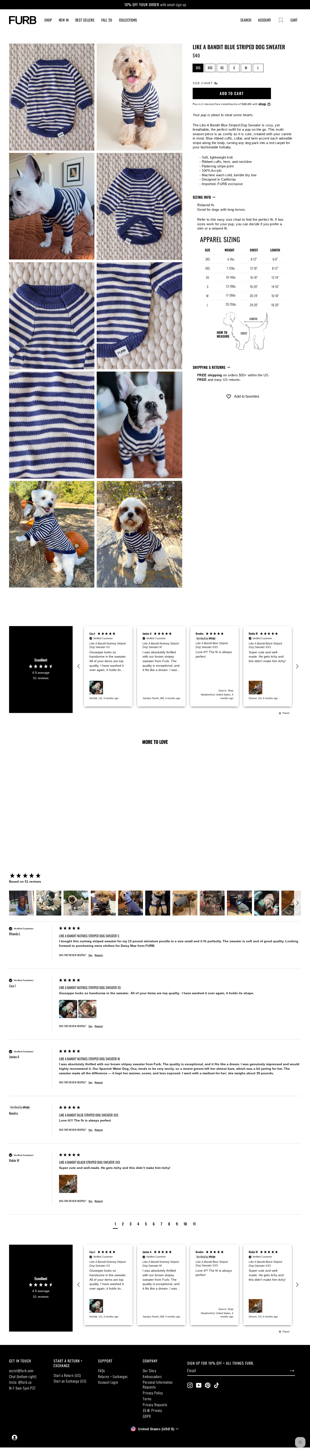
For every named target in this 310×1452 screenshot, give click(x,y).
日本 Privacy (152, 1410)
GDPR (147, 1416)
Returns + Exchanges (113, 1376)
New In (64, 20)
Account (264, 20)
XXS (210, 67)
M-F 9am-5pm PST (22, 1388)
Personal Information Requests (158, 1384)
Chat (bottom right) (23, 1376)
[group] (33, 875)
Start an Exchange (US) (70, 1381)
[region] (188, 666)
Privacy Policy (153, 1393)
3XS (198, 67)
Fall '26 (106, 20)
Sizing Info (202, 197)
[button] (78, 666)
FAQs (101, 1370)
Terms (147, 1398)
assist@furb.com (21, 1370)
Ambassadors (152, 1376)
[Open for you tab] (14, 1437)
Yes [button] (90, 955)
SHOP (48, 20)
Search (245, 20)
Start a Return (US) (67, 1375)
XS (222, 67)
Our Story (149, 1370)
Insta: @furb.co (20, 1382)
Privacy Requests (155, 1404)
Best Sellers (84, 20)
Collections (128, 20)
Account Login (108, 1382)
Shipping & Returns (209, 367)
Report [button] (99, 955)
